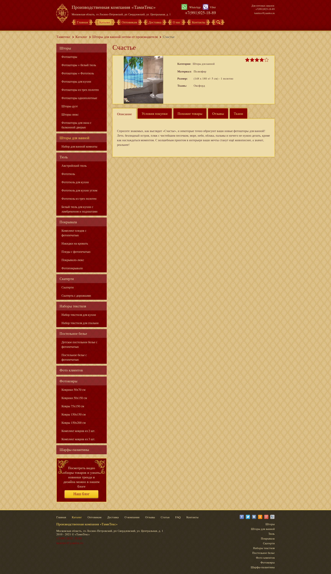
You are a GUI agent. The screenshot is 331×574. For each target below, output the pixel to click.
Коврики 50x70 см (73, 390)
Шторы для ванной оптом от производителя (125, 36)
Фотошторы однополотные (79, 98)
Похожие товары (190, 113)
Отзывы (218, 113)
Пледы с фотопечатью (75, 252)
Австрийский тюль (74, 165)
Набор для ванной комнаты (79, 146)
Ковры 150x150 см (73, 414)
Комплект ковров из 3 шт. (78, 439)
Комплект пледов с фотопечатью (73, 232)
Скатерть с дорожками (76, 295)
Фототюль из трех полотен (79, 198)
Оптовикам (129, 22)
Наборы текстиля (73, 306)
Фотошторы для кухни (76, 81)
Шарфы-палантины (74, 449)
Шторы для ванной (74, 137)
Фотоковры (68, 381)
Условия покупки (155, 113)
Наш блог (81, 494)
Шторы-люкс (70, 114)
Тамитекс (63, 36)
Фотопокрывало (72, 268)
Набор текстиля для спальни (80, 323)
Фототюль (68, 174)
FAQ (178, 517)
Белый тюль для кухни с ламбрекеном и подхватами (79, 209)
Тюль (64, 156)
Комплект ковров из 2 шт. (78, 431)
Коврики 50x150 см (74, 398)
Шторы (65, 48)
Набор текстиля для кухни (78, 315)
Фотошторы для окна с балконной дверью (76, 125)
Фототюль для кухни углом (79, 190)
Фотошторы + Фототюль (77, 73)
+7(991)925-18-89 (200, 12)
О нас (177, 22)
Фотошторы (69, 57)
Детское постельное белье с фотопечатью (79, 344)
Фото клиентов (71, 370)
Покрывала (68, 221)
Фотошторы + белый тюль (78, 65)
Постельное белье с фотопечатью (74, 357)
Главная (82, 22)
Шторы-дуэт (69, 106)
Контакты (198, 22)
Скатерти (67, 278)
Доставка (154, 22)
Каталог (104, 22)
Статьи (165, 517)
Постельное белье (73, 333)
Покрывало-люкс (72, 260)
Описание (124, 114)
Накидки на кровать (74, 243)
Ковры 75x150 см (72, 406)
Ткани (238, 113)
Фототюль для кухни (75, 182)
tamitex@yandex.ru (264, 13)
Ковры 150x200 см (73, 422)
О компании (132, 517)
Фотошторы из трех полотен (80, 90)
